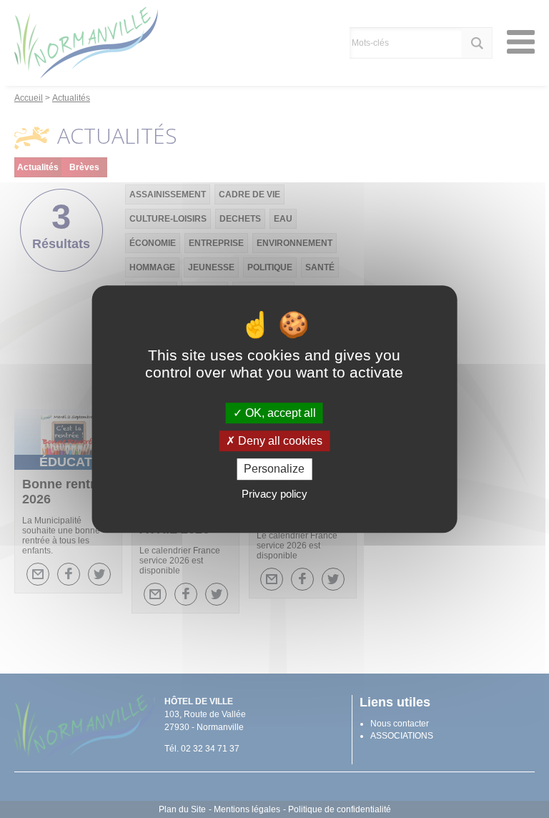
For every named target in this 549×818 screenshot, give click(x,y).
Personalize (274, 469)
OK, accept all (279, 413)
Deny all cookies (278, 441)
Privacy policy (274, 494)
